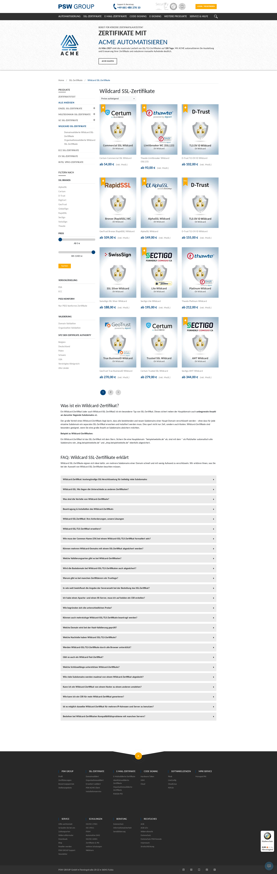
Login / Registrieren (206, 6)
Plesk (170, 777)
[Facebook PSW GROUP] (207, 870)
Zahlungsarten (64, 832)
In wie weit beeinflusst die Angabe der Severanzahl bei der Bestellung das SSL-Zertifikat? (106, 588)
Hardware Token (147, 777)
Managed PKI (200, 777)
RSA (60, 287)
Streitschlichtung (147, 847)
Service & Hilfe (199, 16)
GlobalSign (63, 209)
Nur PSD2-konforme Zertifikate (72, 306)
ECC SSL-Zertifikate (68, 150)
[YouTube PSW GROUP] (199, 870)
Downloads (62, 839)
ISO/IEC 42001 (91, 839)
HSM (143, 780)
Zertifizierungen (64, 780)
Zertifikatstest (67, 97)
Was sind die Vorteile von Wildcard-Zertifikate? (86, 499)
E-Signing (155, 16)
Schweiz (62, 355)
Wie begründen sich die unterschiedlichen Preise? (87, 608)
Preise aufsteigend (110, 99)
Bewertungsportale (66, 784)
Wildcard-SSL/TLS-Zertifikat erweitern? (82, 529)
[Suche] (216, 16)
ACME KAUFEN (108, 61)
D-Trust (61, 196)
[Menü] (272, 832)
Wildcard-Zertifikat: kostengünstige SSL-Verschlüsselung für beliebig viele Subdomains (105, 479)
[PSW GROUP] (76, 6)
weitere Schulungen (94, 847)
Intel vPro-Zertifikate (71, 162)
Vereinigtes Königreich (68, 364)
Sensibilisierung (119, 832)
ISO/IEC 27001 (91, 824)
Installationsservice (93, 792)
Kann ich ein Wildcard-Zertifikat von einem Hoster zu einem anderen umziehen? (102, 687)
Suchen (64, 266)
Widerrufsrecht (147, 832)
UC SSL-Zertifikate (68, 120)
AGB (142, 824)
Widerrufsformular (65, 835)
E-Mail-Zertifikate (115, 16)
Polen (61, 351)
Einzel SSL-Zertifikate (70, 109)
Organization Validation (69, 328)
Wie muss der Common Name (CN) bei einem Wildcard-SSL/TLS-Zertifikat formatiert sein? (107, 539)
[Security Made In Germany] (161, 6)
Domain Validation (67, 324)
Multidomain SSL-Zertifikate (74, 114)
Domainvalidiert (92, 777)
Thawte (61, 226)
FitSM (88, 832)
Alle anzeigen (66, 103)
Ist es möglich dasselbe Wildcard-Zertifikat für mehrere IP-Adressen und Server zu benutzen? (108, 707)
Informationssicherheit (122, 828)
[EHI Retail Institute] (181, 6)
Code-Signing (138, 16)
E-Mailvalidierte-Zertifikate (124, 777)
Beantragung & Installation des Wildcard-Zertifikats (88, 509)
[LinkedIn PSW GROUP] (184, 870)
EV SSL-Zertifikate (68, 156)
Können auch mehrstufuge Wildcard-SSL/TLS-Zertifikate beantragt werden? (100, 618)
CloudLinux (172, 784)
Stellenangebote (65, 788)
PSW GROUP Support (66, 850)
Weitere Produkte (175, 16)
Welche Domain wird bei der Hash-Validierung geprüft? (90, 628)
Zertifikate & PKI (92, 843)
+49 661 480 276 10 (128, 7)
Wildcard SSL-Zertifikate (99, 80)
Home (61, 80)
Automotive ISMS (93, 835)
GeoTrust (62, 204)
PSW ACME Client (93, 788)
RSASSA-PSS (118, 794)
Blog (60, 843)
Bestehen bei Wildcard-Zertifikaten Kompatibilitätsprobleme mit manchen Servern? (104, 716)
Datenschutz (118, 824)
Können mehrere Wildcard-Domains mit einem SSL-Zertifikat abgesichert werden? (103, 549)
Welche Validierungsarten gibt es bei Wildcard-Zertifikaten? (92, 558)
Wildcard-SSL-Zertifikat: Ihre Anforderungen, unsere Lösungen (94, 519)
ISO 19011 (90, 828)
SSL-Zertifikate (92, 16)
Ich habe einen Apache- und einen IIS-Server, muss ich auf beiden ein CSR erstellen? (104, 598)
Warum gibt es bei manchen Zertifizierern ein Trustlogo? (91, 578)
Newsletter (62, 854)
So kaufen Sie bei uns (66, 828)
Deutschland (64, 346)
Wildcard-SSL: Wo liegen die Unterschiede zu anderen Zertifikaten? (96, 489)
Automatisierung (69, 16)
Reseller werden (65, 847)
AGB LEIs (144, 828)
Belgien (61, 342)
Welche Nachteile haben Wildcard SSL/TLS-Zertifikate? (90, 637)
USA (60, 359)
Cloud (143, 784)
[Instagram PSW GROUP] (191, 870)
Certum (61, 191)
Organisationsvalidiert (95, 780)
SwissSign (62, 222)
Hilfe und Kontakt (65, 824)
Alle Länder (63, 368)
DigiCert (62, 200)
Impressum (145, 843)
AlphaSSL (62, 187)
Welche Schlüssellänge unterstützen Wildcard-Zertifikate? (91, 667)
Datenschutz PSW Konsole (151, 839)
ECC (60, 292)
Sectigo (61, 217)
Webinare (90, 850)
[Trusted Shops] (172, 6)
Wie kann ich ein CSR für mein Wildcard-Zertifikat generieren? (94, 697)
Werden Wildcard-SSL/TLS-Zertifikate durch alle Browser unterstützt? (97, 647)
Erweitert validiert (93, 784)
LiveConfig (172, 780)
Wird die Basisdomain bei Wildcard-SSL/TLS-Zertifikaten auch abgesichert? (100, 568)
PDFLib (171, 788)
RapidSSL (62, 213)
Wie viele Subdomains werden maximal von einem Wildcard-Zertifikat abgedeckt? (103, 677)
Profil (60, 777)
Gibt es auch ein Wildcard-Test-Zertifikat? (83, 657)
